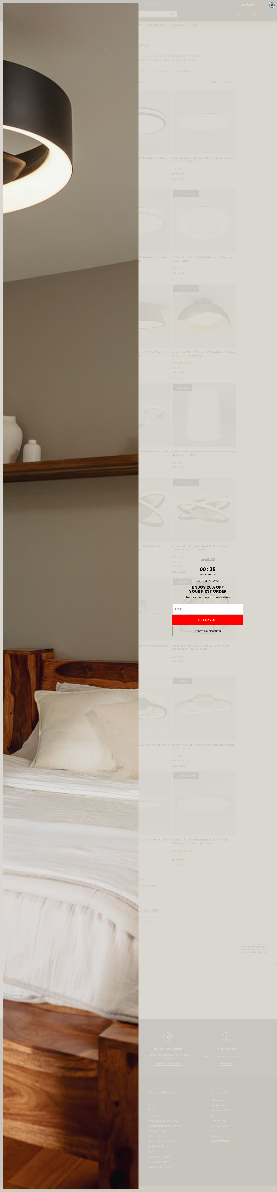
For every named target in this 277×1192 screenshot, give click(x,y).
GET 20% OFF (207, 620)
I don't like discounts (208, 631)
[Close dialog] (271, 5)
